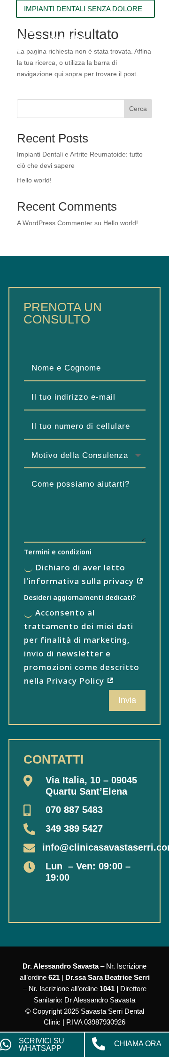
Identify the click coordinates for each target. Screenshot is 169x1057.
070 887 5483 (74, 810)
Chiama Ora (137, 1044)
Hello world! (34, 180)
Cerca (138, 108)
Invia (127, 700)
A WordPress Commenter (54, 223)
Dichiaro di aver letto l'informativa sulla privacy (80, 574)
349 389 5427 (74, 828)
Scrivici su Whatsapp (41, 1044)
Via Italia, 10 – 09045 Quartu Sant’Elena (91, 786)
